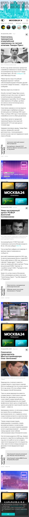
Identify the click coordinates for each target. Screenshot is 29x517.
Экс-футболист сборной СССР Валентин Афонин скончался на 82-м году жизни (17, 148)
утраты (6, 156)
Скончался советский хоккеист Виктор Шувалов (15, 142)
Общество (15, 349)
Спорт (14, 34)
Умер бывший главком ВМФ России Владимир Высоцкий (17, 458)
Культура (15, 207)
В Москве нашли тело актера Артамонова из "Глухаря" (15, 290)
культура (7, 297)
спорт (2, 156)
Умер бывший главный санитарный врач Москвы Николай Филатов (17, 454)
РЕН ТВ (18, 246)
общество (7, 466)
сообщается (20, 74)
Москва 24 (14, 20)
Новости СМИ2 (4, 181)
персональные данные (16, 506)
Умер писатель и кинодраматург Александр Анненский (16, 285)
